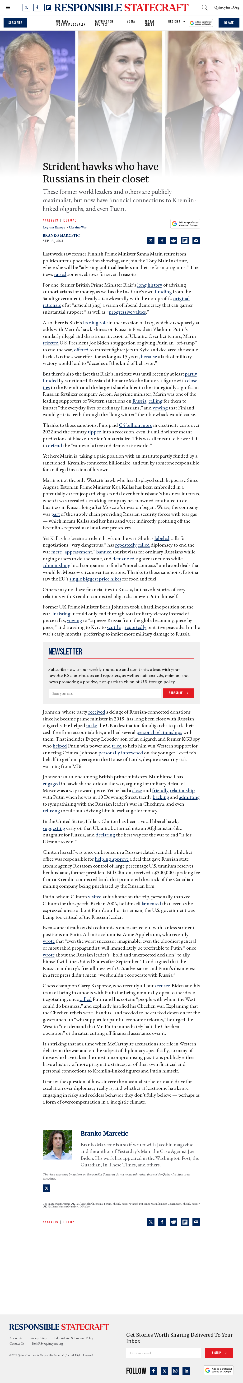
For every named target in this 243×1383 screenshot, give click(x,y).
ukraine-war (78, 227)
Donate (229, 23)
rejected (51, 342)
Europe (70, 220)
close (137, 790)
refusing (51, 810)
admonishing (56, 565)
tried (117, 745)
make (91, 725)
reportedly (135, 627)
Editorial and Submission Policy (73, 1338)
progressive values (127, 311)
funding (163, 291)
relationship (182, 790)
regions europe (54, 227)
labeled (161, 538)
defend (55, 445)
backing (161, 797)
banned (104, 551)
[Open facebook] (37, 7)
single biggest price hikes (95, 578)
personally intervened (120, 752)
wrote (49, 940)
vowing (160, 407)
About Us (15, 1338)
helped (60, 745)
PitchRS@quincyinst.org (47, 1343)
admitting (189, 797)
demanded (123, 558)
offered (81, 349)
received (96, 711)
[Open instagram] (175, 1371)
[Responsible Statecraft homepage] (59, 1327)
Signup (217, 1353)
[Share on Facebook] (162, 240)
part (55, 514)
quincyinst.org (226, 7)
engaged (51, 783)
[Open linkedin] (186, 1371)
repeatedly (126, 544)
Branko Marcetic (61, 235)
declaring (105, 834)
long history (149, 284)
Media (130, 21)
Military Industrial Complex (70, 23)
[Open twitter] (26, 7)
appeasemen (77, 551)
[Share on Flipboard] (185, 240)
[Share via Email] (196, 240)
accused (162, 985)
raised (60, 274)
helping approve (112, 858)
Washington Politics (104, 23)
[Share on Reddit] (173, 240)
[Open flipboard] (48, 7)
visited (95, 896)
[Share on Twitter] (150, 240)
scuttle (114, 627)
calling (156, 400)
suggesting (54, 828)
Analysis (50, 220)
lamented (151, 903)
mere (56, 551)
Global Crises (149, 23)
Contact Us (16, 1343)
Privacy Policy (38, 1338)
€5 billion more (135, 425)
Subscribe (15, 23)
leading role (95, 322)
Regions (174, 21)
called (144, 544)
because (149, 356)
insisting (61, 613)
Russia (139, 400)
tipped (95, 431)
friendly (160, 790)
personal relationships (159, 732)
